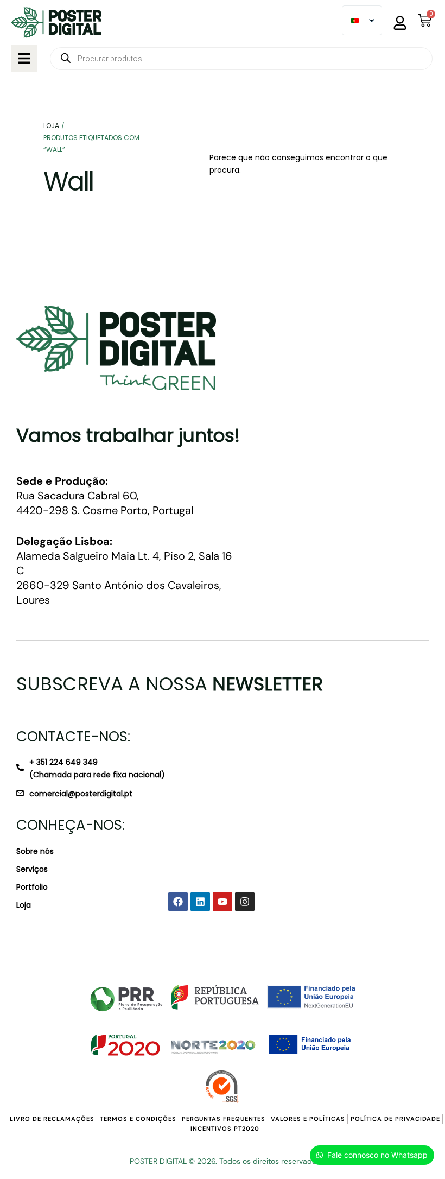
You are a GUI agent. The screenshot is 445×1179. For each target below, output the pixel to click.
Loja (23, 904)
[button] (24, 58)
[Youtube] (222, 901)
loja (51, 125)
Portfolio (32, 887)
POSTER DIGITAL (158, 1161)
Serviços (32, 869)
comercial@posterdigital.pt (80, 793)
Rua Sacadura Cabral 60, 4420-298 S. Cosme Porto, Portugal (104, 495)
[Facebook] (178, 901)
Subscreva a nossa (169, 684)
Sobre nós (35, 851)
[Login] (400, 23)
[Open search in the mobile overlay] (241, 59)
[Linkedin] (200, 901)
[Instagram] (245, 901)
